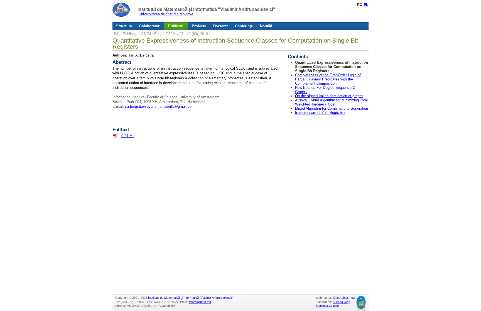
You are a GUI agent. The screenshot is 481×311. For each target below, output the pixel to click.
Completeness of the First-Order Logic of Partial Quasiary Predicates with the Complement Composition (328, 79)
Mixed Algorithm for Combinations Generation (331, 108)
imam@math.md (200, 301)
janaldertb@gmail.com (177, 106)
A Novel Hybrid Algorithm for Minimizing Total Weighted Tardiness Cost (331, 102)
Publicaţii (176, 26)
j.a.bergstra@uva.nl (140, 106)
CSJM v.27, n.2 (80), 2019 (187, 34)
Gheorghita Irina (344, 297)
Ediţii (158, 34)
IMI (116, 34)
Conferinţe (244, 26)
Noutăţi (266, 26)
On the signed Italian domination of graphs (329, 96)
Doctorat (220, 26)
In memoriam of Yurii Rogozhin (320, 113)
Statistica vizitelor (327, 305)
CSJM (146, 34)
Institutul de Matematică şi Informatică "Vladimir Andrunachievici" (206, 9)
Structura (124, 26)
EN (366, 5)
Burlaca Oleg (341, 301)
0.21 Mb (127, 136)
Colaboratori (150, 26)
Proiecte (199, 26)
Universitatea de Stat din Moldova (166, 14)
